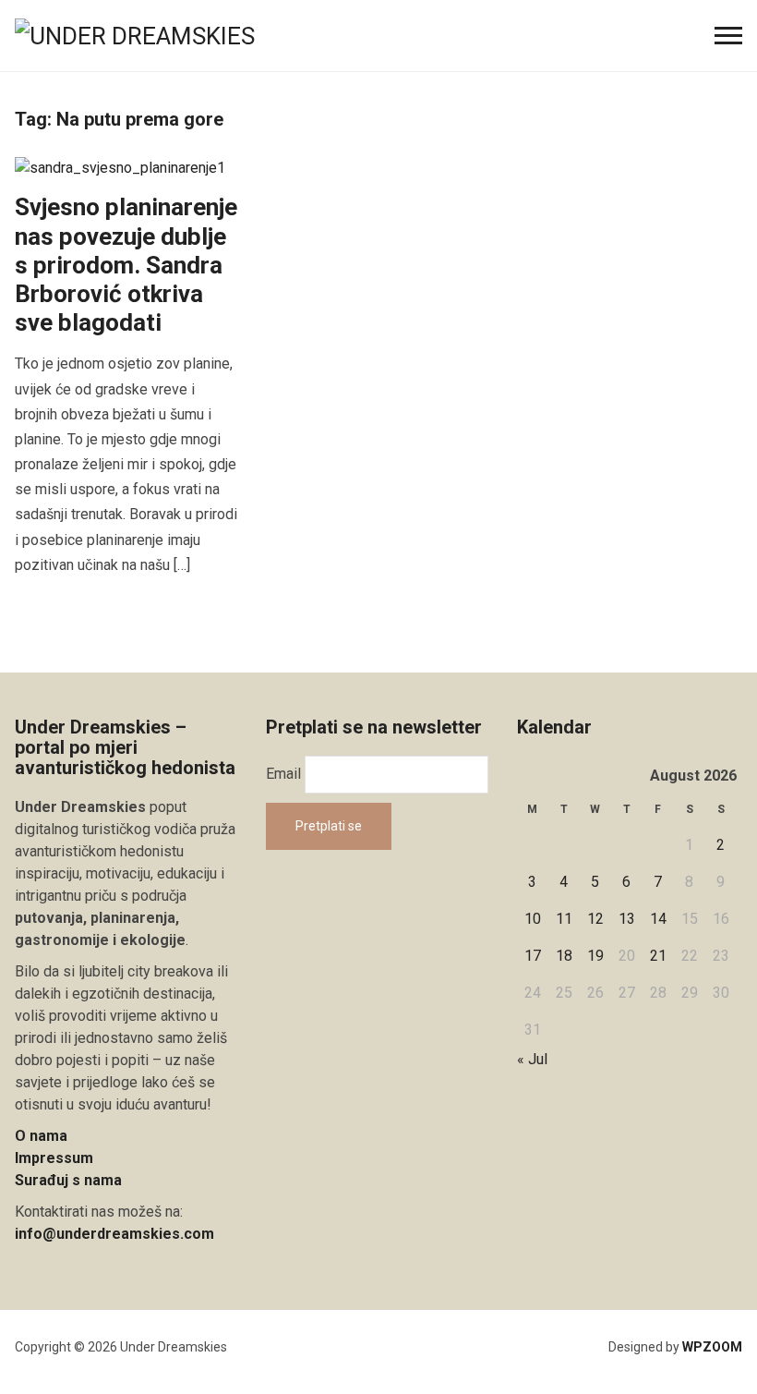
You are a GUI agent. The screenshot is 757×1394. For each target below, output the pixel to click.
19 (595, 955)
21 (658, 955)
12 (595, 918)
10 (532, 918)
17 (532, 955)
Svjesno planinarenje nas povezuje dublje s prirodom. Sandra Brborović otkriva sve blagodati (126, 264)
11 (564, 918)
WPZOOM (712, 1346)
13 (627, 918)
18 (564, 955)
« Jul (532, 1059)
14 (658, 918)
